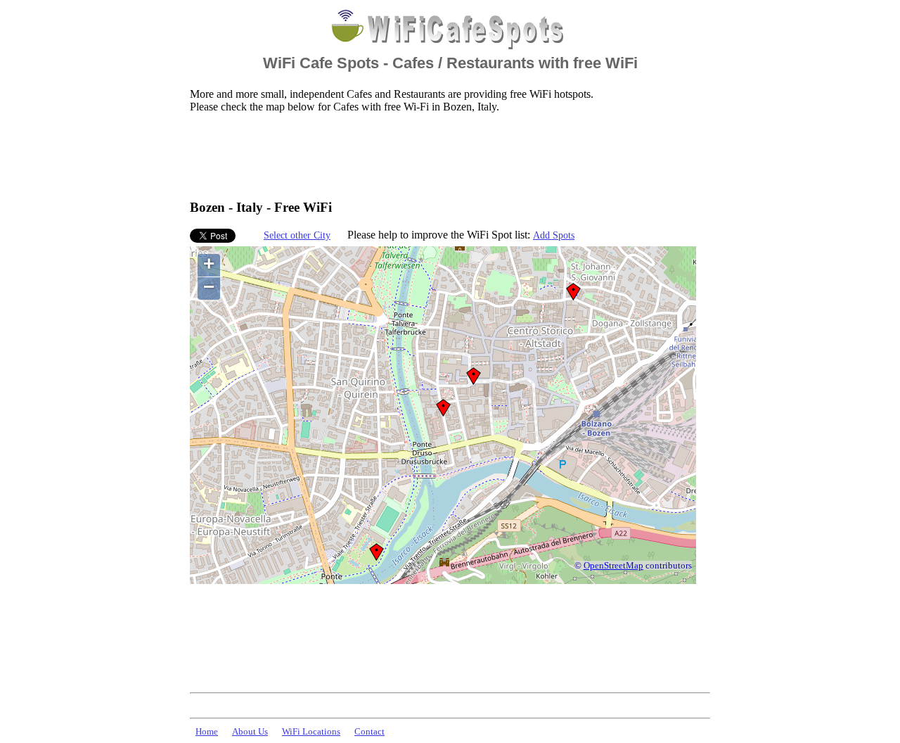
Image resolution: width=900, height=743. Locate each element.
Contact (369, 732)
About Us (250, 732)
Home (206, 732)
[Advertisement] (446, 155)
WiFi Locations (311, 732)
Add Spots (553, 235)
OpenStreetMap (613, 566)
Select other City (297, 235)
